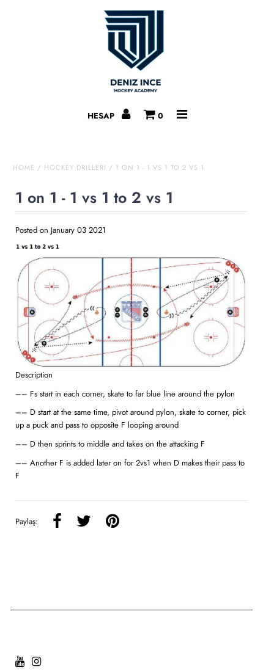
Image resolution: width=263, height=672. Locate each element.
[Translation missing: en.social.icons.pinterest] (112, 522)
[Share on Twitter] (83, 522)
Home (24, 167)
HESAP (102, 116)
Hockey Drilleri (75, 167)
